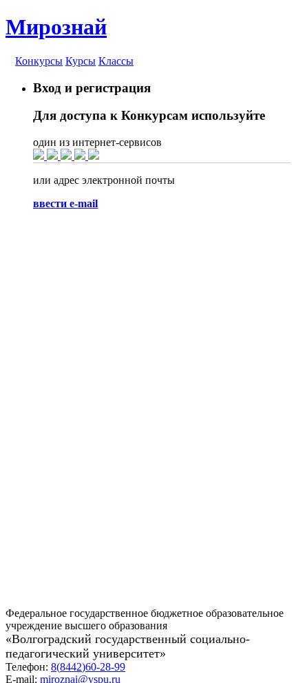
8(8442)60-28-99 (88, 667)
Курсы (80, 61)
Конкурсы (39, 61)
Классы (116, 61)
